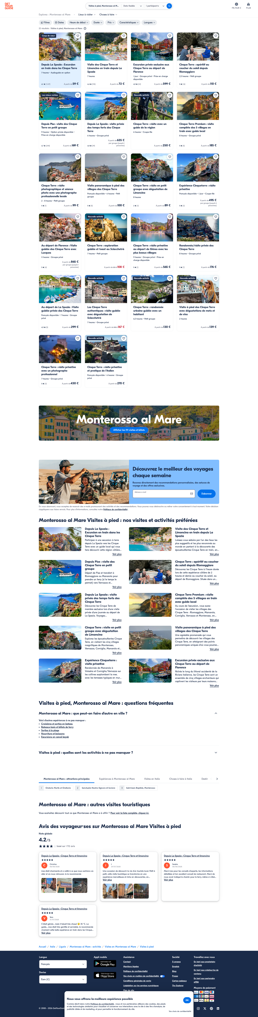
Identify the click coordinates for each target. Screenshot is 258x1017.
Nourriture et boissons (52, 733)
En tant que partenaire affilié (204, 980)
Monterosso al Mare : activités (85, 946)
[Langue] (236, 4)
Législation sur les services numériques (141, 985)
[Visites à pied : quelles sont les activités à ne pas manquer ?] (216, 752)
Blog (174, 971)
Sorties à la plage (50, 730)
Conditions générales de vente (137, 981)
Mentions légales (131, 966)
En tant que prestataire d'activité (204, 963)
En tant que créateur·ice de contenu (206, 972)
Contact (127, 961)
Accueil (42, 946)
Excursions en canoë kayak (55, 737)
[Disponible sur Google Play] (105, 964)
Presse (175, 976)
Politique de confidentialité (115, 509)
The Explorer (177, 985)
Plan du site (128, 990)
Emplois (175, 966)
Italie (52, 946)
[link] (60, 60)
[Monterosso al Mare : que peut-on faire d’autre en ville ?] (216, 713)
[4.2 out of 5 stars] (48, 846)
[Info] (85, 28)
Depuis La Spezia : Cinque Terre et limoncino (64, 856)
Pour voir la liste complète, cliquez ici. (129, 813)
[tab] (66, 779)
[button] (60, 60)
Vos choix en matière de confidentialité (141, 976)
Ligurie (62, 946)
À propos (176, 961)
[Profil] (248, 4)
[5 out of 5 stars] (67, 860)
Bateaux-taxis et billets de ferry (57, 727)
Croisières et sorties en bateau (57, 724)
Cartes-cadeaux (179, 981)
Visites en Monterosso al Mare (120, 946)
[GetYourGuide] (9, 6)
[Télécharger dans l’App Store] (105, 976)
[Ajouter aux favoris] (77, 35)
